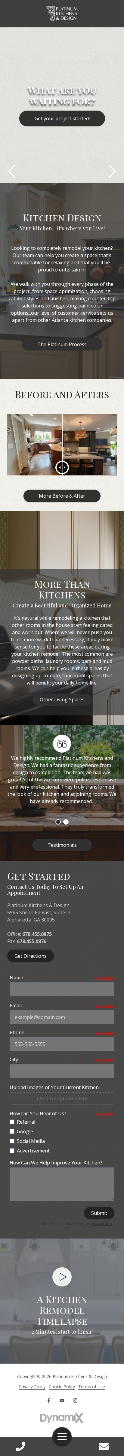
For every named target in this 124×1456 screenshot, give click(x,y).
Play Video (62, 1277)
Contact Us (103, 1446)
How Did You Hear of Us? (38, 1113)
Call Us (20, 1446)
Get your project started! (62, 118)
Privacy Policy (32, 1386)
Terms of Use (91, 1386)
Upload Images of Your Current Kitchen (54, 1087)
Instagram (75, 1401)
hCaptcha (101, 1223)
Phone (17, 1032)
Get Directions (30, 956)
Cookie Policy (62, 1386)
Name (16, 977)
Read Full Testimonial (62, 808)
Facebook (49, 1401)
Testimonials (62, 845)
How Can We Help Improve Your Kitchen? (56, 1162)
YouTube (62, 1401)
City (14, 1059)
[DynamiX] (62, 1418)
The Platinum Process (62, 344)
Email (16, 1005)
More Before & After (62, 496)
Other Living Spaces (62, 699)
